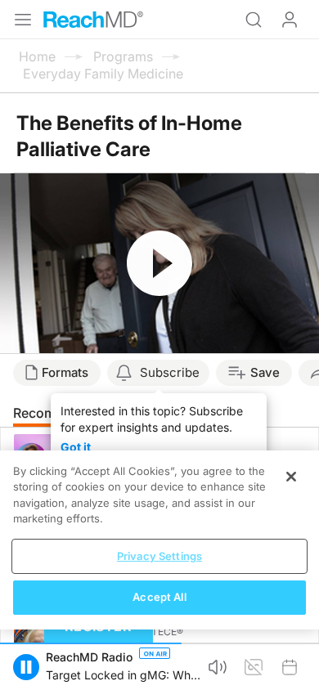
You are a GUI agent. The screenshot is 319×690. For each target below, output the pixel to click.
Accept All (159, 596)
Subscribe (170, 372)
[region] (159, 540)
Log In (289, 19)
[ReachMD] (93, 19)
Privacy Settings (159, 555)
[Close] (291, 477)
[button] (26, 667)
